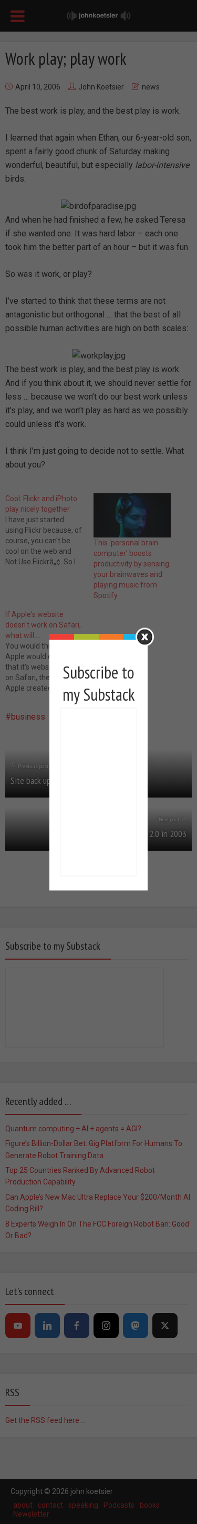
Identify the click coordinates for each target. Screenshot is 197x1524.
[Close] (145, 636)
